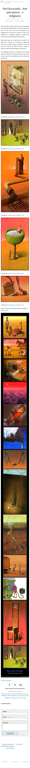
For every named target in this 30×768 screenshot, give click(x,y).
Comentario (5, 722)
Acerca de (5, 761)
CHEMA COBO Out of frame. (15, 691)
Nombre (5, 711)
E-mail (8, 717)
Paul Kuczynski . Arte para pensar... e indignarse (15, 12)
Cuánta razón (4, 310)
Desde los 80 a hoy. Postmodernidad (15, 21)
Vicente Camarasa (6, 680)
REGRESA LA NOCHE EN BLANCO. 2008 (15, 698)
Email (20, 685)
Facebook (9, 685)
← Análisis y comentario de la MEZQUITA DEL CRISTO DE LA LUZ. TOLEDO (7, 746)
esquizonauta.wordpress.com (16, 117)
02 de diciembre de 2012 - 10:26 (15, 18)
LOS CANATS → (19, 744)
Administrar (25, 761)
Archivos (15, 761)
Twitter (15, 685)
